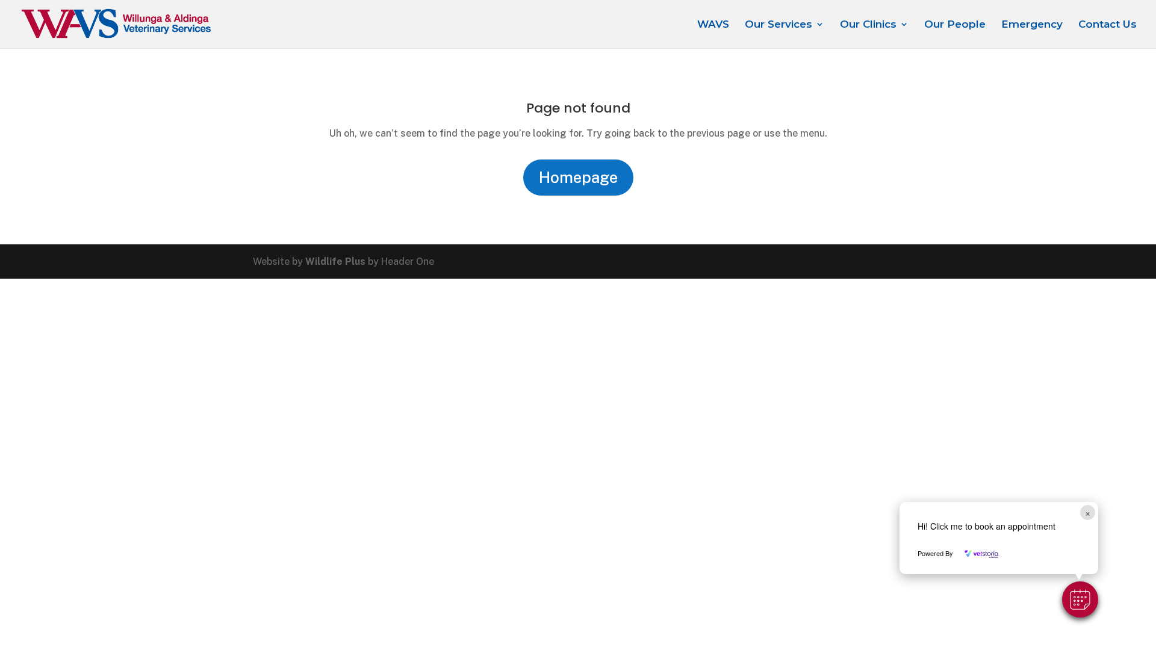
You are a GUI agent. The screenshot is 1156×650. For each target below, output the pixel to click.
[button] (1080, 599)
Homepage (578, 177)
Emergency (1032, 25)
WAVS (713, 25)
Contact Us (1107, 25)
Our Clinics (868, 25)
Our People (955, 25)
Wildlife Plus (335, 261)
